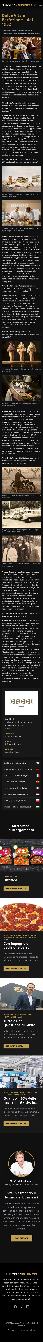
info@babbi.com (13, 744)
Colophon (12, 1330)
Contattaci (21, 1238)
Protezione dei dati (27, 1330)
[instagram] (21, 1306)
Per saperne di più (14, 889)
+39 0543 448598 (13, 736)
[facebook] (15, 1306)
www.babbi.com (12, 752)
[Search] (35, 5)
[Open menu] (39, 5)
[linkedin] (27, 1306)
